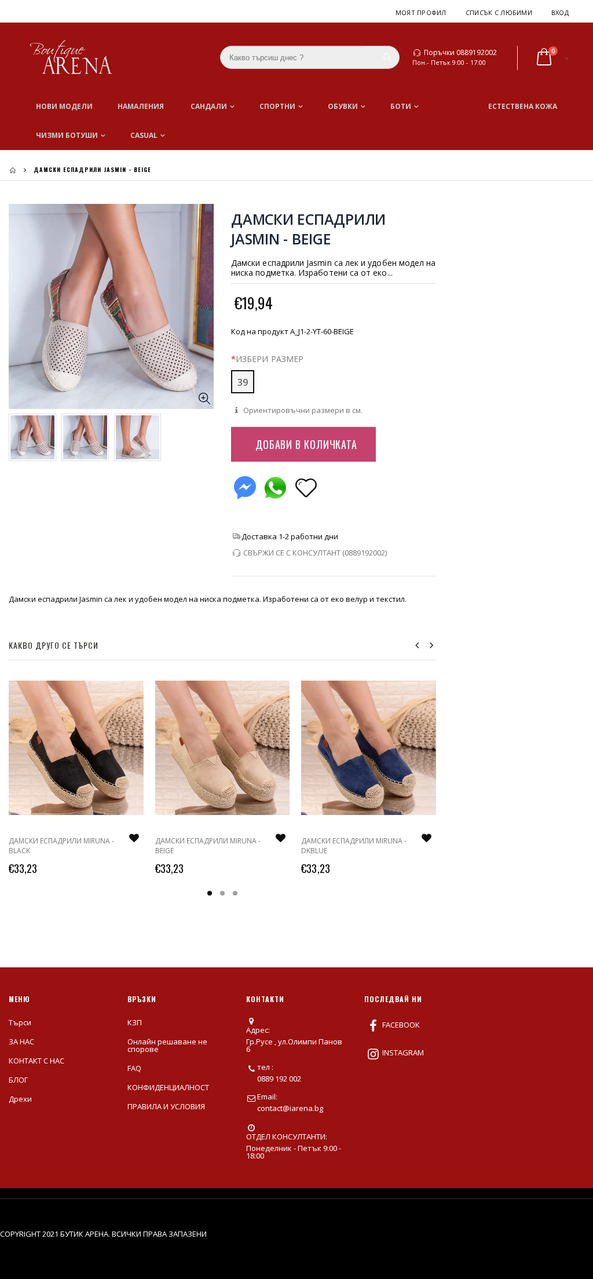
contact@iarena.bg (290, 1108)
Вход (560, 12)
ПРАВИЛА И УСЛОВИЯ (166, 1106)
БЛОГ (18, 1080)
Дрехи (20, 1099)
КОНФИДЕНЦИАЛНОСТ (168, 1087)
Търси (20, 1022)
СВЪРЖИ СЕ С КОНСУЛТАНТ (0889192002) (315, 552)
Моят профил (421, 12)
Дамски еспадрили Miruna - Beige (208, 845)
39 (242, 382)
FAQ (134, 1068)
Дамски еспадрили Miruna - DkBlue (354, 845)
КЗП (134, 1022)
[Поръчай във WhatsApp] (275, 485)
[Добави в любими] (306, 486)
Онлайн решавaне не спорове (167, 1045)
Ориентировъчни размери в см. (302, 410)
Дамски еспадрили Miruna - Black (61, 845)
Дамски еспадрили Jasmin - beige (308, 229)
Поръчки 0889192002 (460, 52)
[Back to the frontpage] (13, 170)
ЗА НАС (21, 1041)
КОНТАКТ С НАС (36, 1060)
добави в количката (306, 444)
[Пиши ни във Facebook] (245, 485)
